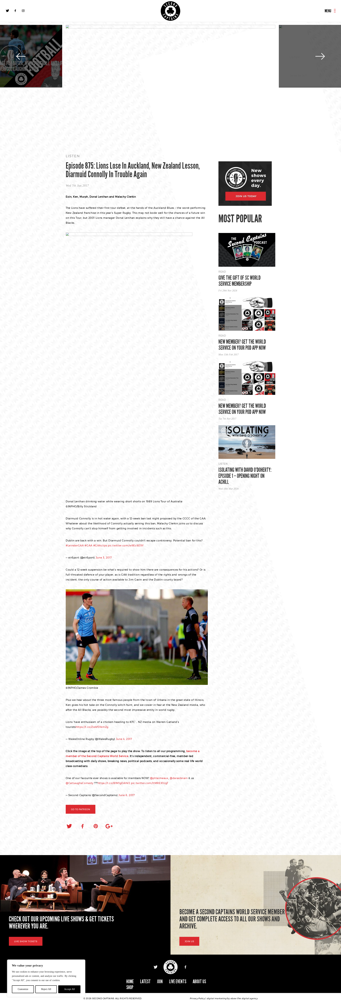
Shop (129, 987)
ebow (233, 998)
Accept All (69, 989)
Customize (23, 989)
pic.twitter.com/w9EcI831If (126, 545)
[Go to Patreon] (170, 86)
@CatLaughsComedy (79, 783)
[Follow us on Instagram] (23, 10)
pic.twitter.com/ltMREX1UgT (149, 783)
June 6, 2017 (126, 795)
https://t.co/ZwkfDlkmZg (92, 727)
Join (160, 981)
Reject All (46, 989)
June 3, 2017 (104, 557)
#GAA (88, 545)
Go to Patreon (80, 809)
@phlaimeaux (159, 778)
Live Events (177, 981)
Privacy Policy (197, 998)
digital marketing (216, 998)
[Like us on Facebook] (15, 10)
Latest (145, 981)
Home (130, 981)
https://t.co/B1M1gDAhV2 (114, 783)
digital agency (250, 998)
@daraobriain (179, 778)
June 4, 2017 (124, 739)
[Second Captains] (170, 11)
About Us (199, 981)
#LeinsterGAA (75, 545)
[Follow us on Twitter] (7, 10)
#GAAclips (100, 545)
